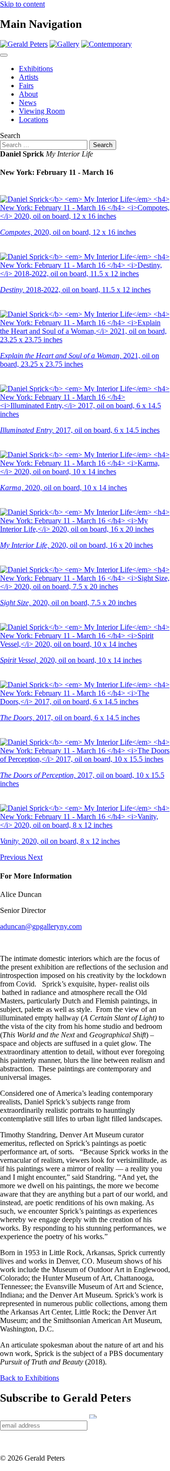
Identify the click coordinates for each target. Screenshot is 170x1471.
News (27, 103)
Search (10, 135)
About (28, 94)
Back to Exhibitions (29, 1378)
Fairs (26, 86)
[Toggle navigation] (4, 55)
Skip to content (22, 4)
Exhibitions (36, 69)
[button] (14, 857)
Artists (28, 77)
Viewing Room (42, 111)
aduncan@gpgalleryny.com (41, 926)
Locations (33, 119)
